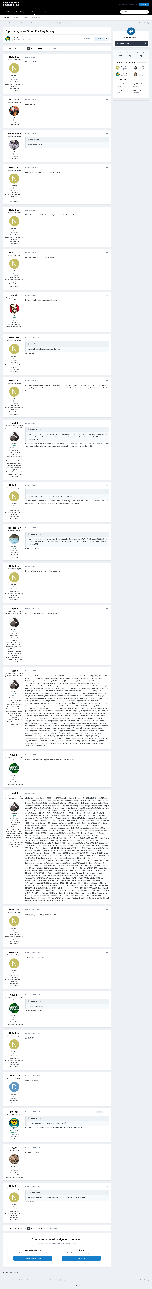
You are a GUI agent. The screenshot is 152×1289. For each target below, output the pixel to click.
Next (40, 48)
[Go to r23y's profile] (14, 1159)
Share (87, 39)
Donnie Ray (14, 1076)
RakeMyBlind (14, 133)
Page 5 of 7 (53, 48)
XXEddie (14, 755)
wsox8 (14, 295)
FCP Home (8, 12)
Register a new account (33, 1258)
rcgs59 (14, 423)
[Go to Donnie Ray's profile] (14, 1087)
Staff (25, 17)
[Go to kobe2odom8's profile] (14, 539)
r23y (14, 1148)
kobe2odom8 (14, 528)
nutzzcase (14, 99)
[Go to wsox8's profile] (14, 309)
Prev (11, 48)
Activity (44, 12)
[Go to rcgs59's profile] (14, 436)
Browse (35, 12)
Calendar (16, 17)
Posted (32, 57)
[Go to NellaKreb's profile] (14, 68)
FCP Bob (17, 37)
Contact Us (76, 1285)
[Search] (146, 12)
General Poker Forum (30, 40)
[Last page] (44, 48)
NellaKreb (14, 57)
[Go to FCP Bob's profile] (7, 38)
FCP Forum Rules (122, 43)
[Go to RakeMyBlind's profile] (14, 145)
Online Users (35, 17)
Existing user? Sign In (127, 4)
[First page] (6, 48)
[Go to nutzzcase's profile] (14, 111)
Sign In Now (81, 1258)
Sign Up (144, 4)
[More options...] (107, 57)
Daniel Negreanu (22, 12)
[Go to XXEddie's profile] (14, 768)
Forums (6, 17)
